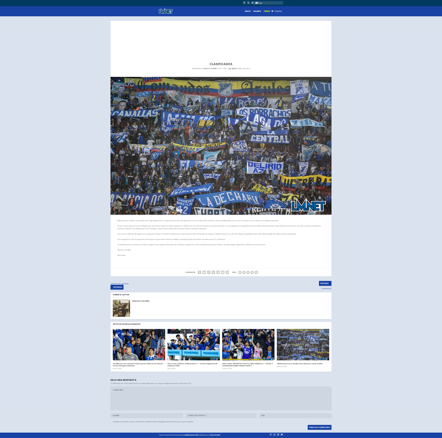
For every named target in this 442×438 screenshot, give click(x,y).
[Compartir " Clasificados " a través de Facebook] (199, 272)
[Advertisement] (221, 38)
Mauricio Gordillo (210, 68)
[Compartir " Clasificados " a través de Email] (222, 272)
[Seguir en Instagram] (252, 2)
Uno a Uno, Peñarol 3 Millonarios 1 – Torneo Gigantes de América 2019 (192, 365)
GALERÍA (257, 11)
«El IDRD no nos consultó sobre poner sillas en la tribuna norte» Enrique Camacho (138, 365)
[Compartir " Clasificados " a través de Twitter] (204, 272)
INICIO (248, 11)
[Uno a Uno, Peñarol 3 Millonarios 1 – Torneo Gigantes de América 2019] (193, 344)
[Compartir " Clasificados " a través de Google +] (208, 272)
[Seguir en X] (248, 2)
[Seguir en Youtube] (281, 434)
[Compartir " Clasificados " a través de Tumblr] (213, 272)
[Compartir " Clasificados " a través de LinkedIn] (218, 272)
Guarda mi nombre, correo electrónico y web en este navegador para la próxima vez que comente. (153, 422)
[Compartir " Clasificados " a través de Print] (227, 272)
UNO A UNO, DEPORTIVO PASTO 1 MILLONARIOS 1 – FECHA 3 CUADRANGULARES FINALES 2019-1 (247, 365)
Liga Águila (232, 68)
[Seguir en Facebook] (244, 2)
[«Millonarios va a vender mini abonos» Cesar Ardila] (303, 344)
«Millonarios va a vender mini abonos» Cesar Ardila (300, 364)
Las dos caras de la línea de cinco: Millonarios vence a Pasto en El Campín (193, 3)
